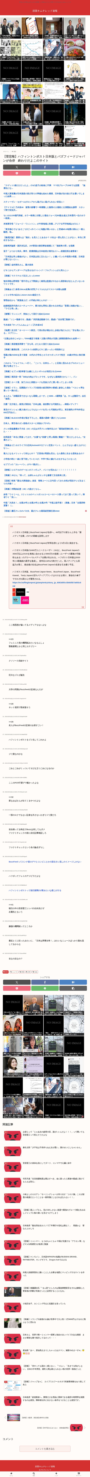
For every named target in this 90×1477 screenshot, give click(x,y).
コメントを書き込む (45, 1449)
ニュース (14, 972)
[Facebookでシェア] (45, 167)
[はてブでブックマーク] (73, 167)
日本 (29, 972)
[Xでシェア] (17, 167)
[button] (73, 173)
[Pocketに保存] (17, 173)
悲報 (22, 972)
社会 (35, 972)
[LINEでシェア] (45, 173)
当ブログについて (45, 1470)
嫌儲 (6, 972)
